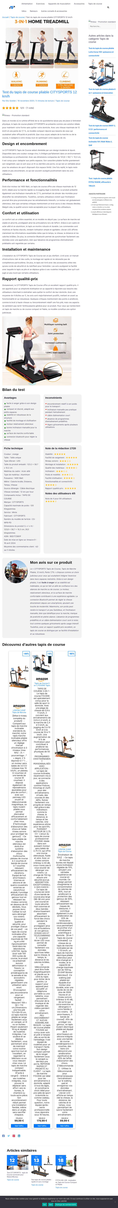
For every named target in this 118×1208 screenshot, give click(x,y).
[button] (108, 7)
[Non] (115, 1202)
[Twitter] (8, 1136)
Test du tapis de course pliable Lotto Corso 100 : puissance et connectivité (101, 52)
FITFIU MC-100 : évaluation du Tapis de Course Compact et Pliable (66, 1182)
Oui (44, 1204)
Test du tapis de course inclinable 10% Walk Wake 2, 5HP (100, 141)
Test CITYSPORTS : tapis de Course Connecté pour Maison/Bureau (17, 1175)
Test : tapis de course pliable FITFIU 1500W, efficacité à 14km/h (100, 182)
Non (50, 1204)
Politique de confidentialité (66, 1204)
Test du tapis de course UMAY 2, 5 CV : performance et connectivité (102, 129)
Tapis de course (62, 101)
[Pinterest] (14, 1136)
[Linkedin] (19, 1136)
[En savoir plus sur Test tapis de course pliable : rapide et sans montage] (42, 1166)
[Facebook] (3, 1136)
